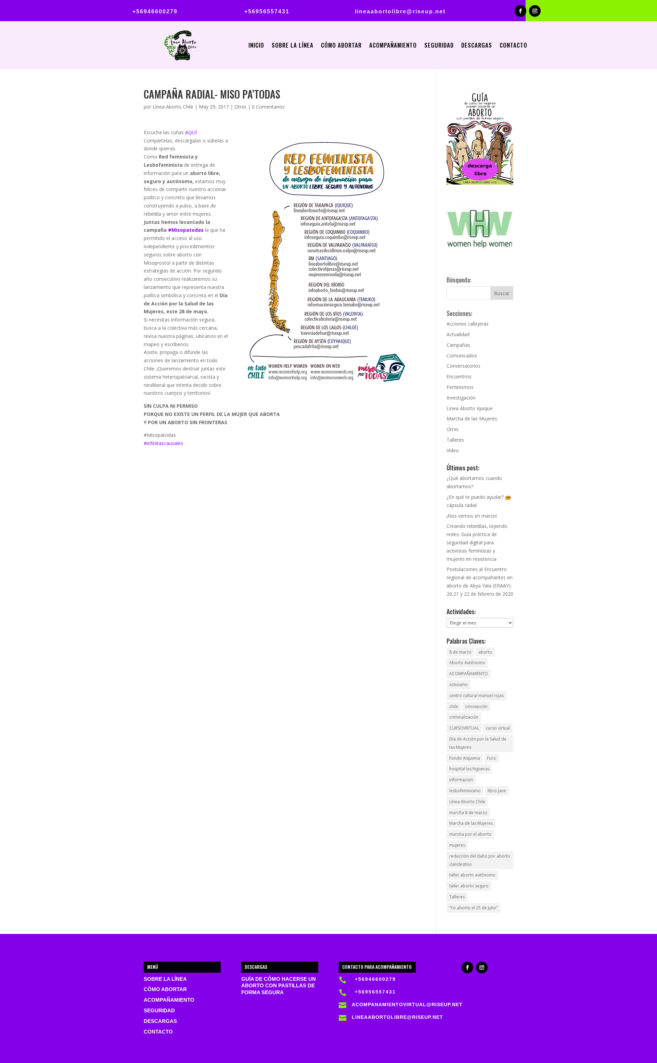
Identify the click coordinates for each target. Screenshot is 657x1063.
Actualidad (458, 334)
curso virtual (498, 728)
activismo (458, 684)
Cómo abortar (341, 46)
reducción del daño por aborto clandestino (479, 860)
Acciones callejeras (468, 323)
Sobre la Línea (292, 46)
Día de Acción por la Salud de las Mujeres (477, 743)
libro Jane (497, 791)
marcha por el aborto (470, 834)
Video (453, 450)
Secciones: (459, 313)
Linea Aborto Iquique (470, 408)
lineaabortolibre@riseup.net (400, 11)
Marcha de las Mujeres (472, 418)
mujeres (457, 845)
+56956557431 (266, 11)
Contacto (513, 46)
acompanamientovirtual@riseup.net (407, 1004)
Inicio (256, 46)
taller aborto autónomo (472, 875)
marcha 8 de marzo (468, 812)
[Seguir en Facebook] (520, 11)
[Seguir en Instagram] (535, 11)
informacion (461, 780)
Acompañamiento (393, 46)
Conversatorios (463, 366)
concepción (476, 706)
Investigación (461, 397)
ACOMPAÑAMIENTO (468, 673)
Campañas (458, 345)
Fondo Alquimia (464, 758)
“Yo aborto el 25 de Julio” (473, 908)
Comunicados (462, 355)
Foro (491, 758)
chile (453, 706)
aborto (485, 652)
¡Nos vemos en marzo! (472, 515)
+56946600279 (155, 11)
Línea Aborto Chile (467, 802)
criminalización (463, 717)
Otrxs (240, 106)
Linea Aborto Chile (173, 106)
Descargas (476, 46)
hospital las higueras (469, 769)
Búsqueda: (459, 279)
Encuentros (459, 376)
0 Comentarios (268, 106)
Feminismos (460, 387)
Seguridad (439, 46)
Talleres (455, 439)
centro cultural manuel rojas (476, 695)
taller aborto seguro (469, 886)
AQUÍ (191, 132)
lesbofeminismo (465, 791)
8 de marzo (460, 652)
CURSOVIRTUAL (464, 728)
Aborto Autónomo (467, 663)
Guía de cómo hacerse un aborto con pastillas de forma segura (278, 986)
